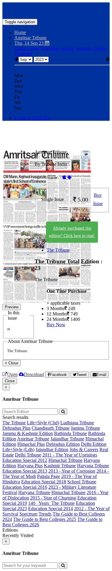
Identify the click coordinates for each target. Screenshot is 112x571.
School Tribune (81, 481)
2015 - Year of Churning (53, 497)
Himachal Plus (31, 444)
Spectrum (28, 513)
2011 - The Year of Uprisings (69, 454)
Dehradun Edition (63, 444)
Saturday (84, 48)
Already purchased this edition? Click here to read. (72, 232)
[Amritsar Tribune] (56, 9)
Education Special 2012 (24, 460)
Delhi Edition (93, 444)
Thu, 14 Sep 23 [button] (29, 43)
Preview (12, 307)
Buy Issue (98, 199)
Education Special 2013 (24, 470)
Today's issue (26, 48)
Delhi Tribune (28, 454)
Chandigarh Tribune (51, 428)
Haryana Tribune (93, 465)
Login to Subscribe (32, 117)
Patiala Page (48, 476)
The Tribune (58, 250)
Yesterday (49, 48)
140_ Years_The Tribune (51, 503)
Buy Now (56, 324)
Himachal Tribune (65, 460)
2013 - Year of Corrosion (71, 470)
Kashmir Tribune (60, 465)
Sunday (67, 48)
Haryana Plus (30, 465)
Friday (99, 48)
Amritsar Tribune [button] (30, 37)
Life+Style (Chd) (43, 422)
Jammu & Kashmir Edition (27, 433)
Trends (45, 513)
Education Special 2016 (24, 487)
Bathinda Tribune (70, 433)
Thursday (23, 53)
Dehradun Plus (16, 428)
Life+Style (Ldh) (18, 449)
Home (20, 32)
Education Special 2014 (50, 508)
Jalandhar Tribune (67, 438)
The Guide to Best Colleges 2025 (44, 519)
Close (10, 381)
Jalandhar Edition (52, 449)
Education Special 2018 (43, 481)
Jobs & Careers (84, 449)
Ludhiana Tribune (77, 422)
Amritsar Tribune (33, 438)
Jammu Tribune (85, 428)
